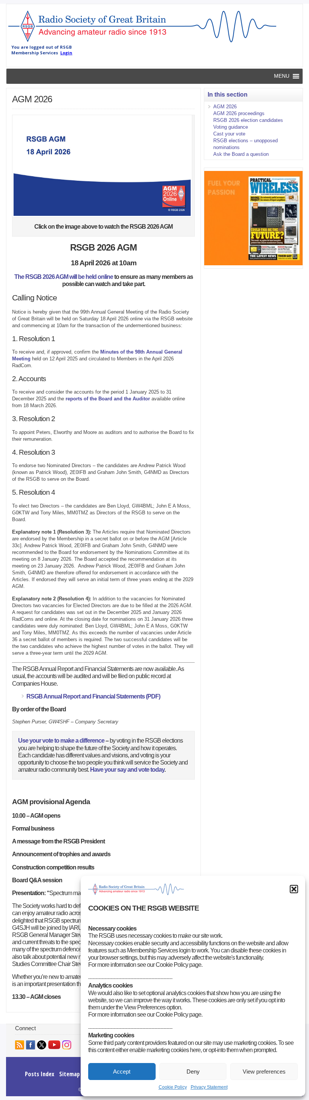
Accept (121, 1071)
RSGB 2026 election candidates (248, 120)
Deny (193, 1071)
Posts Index (39, 1074)
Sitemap (69, 1074)
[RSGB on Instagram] (66, 1044)
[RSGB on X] (41, 1044)
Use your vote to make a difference (61, 740)
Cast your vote (229, 134)
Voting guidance (230, 127)
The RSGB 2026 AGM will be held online (63, 277)
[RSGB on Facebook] (30, 1044)
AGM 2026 (225, 106)
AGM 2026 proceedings (239, 113)
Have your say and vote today (126, 769)
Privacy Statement (209, 1087)
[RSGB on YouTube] (54, 1044)
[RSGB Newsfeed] (19, 1044)
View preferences (264, 1071)
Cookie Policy (173, 1087)
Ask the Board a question (241, 154)
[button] (294, 889)
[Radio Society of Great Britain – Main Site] (142, 42)
